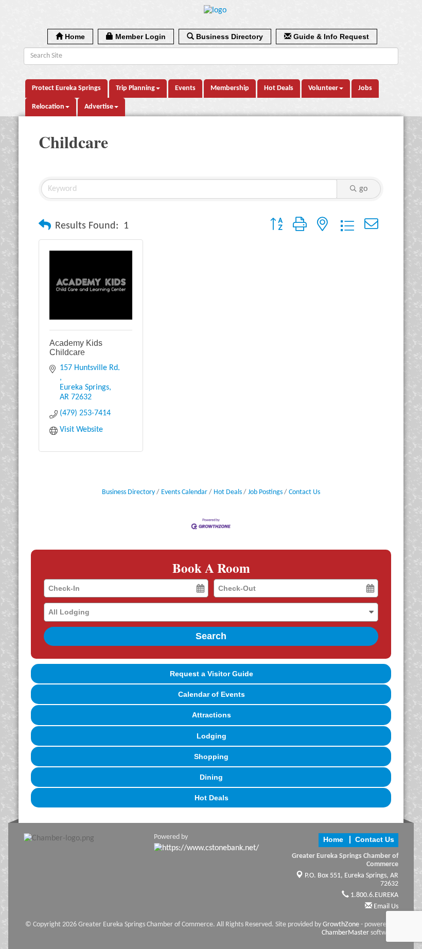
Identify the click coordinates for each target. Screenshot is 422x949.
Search (211, 636)
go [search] (363, 189)
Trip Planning (135, 88)
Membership (229, 88)
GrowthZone (341, 924)
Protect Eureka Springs (66, 88)
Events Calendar (184, 492)
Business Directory (128, 492)
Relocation (48, 107)
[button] (45, 226)
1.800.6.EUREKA (373, 895)
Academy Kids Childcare (75, 348)
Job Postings (265, 492)
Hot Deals (278, 88)
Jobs (365, 88)
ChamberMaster (345, 933)
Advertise (98, 107)
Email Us (385, 906)
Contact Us (304, 492)
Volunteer (323, 88)
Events (185, 88)
